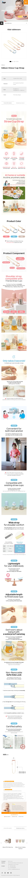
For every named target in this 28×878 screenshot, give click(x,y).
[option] (14, 45)
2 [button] (12, 61)
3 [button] (14, 61)
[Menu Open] (26, 2)
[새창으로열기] (2, 873)
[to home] (3, 2)
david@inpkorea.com (15, 869)
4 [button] (16, 61)
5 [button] (17, 61)
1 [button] (10, 61)
